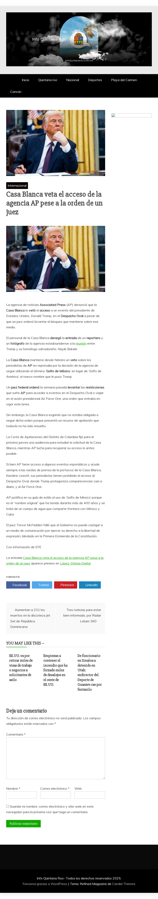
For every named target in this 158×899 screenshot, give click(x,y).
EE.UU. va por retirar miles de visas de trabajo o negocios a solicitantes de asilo (21, 667)
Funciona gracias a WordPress (45, 884)
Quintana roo (47, 80)
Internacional (17, 185)
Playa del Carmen (124, 80)
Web (78, 788)
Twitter (43, 585)
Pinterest (67, 585)
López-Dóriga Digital (75, 563)
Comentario (16, 734)
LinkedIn (91, 585)
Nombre (13, 788)
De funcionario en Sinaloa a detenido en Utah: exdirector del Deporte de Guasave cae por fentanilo (90, 672)
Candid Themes (123, 884)
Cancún (15, 92)
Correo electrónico (54, 788)
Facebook (19, 585)
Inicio (25, 80)
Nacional (72, 80)
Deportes (95, 80)
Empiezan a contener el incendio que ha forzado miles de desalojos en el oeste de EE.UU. (55, 670)
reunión (81, 343)
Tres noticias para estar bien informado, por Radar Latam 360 (82, 615)
